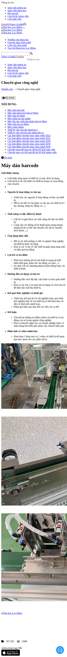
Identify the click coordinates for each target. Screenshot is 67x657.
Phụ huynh (12, 13)
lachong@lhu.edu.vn (24, 630)
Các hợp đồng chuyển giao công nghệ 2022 (28, 135)
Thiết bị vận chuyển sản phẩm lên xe (25, 132)
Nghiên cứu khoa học (18, 39)
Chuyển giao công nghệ (19, 42)
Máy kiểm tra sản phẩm (19, 118)
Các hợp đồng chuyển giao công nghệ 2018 (28, 146)
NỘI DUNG (9, 98)
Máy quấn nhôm (15, 127)
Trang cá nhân (16, 24)
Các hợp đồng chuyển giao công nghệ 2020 (28, 141)
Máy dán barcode (16, 110)
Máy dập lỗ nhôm (16, 115)
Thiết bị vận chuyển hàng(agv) (22, 129)
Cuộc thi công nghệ (17, 45)
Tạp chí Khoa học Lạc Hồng (21, 48)
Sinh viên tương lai (16, 7)
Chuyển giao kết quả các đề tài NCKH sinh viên (31, 149)
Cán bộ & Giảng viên (18, 16)
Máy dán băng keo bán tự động (22, 113)
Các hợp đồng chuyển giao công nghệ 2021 (28, 138)
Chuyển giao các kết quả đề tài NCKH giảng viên (32, 152)
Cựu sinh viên (14, 19)
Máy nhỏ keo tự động (18, 124)
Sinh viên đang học (16, 10)
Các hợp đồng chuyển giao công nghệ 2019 (28, 144)
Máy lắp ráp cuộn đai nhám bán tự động (27, 121)
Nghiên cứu (7, 89)
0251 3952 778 (26, 627)
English (5, 24)
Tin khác (8, 157)
